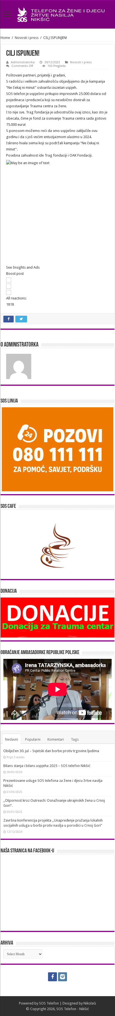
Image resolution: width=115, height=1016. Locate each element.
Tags (75, 739)
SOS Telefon (49, 1003)
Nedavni (11, 739)
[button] (57, 267)
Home (5, 38)
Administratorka (23, 62)
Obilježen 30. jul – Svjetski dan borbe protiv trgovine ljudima (51, 751)
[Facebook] (52, 976)
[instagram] (62, 976)
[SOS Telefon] (57, 13)
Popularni (32, 739)
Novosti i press (27, 38)
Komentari (55, 739)
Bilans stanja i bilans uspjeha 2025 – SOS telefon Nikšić (46, 766)
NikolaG (89, 1003)
